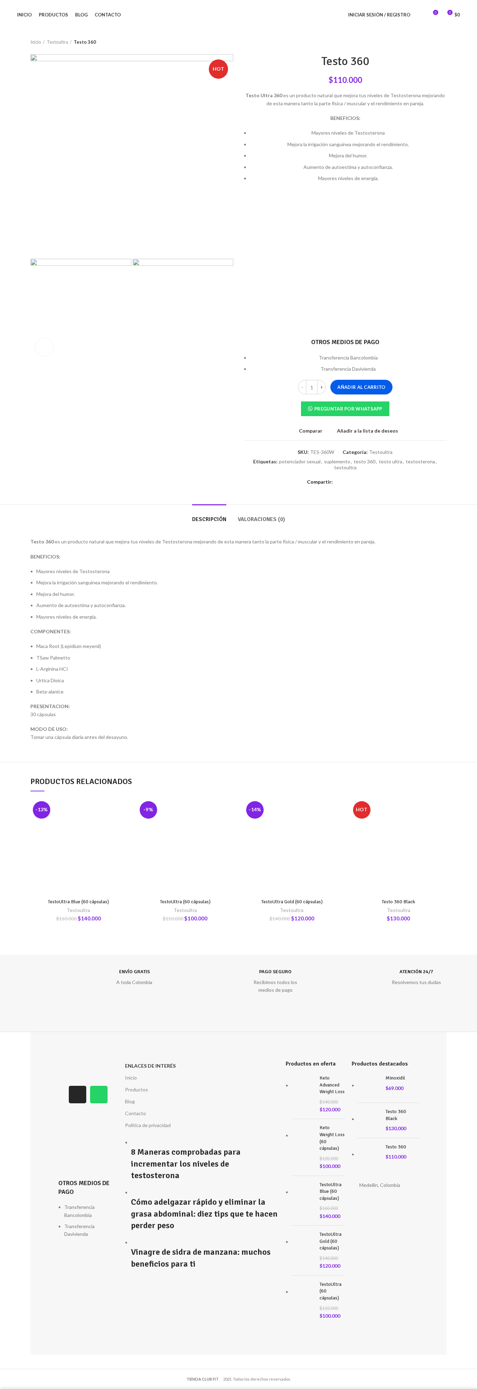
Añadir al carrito (361, 387)
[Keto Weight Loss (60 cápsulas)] (303, 1147)
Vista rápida (85, 842)
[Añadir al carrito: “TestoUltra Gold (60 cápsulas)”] (335, 826)
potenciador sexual (300, 461)
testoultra (345, 467)
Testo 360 (396, 1147)
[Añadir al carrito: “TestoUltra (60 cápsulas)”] (228, 826)
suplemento (337, 461)
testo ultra (390, 461)
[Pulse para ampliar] (44, 347)
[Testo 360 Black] (369, 1120)
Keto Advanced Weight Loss (332, 1085)
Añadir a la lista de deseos (367, 430)
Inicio (35, 42)
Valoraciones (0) (261, 519)
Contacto (135, 1113)
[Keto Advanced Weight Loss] (303, 1094)
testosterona (420, 461)
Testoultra (57, 42)
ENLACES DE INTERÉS (150, 1066)
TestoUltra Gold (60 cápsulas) (292, 902)
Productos (136, 1089)
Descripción (209, 519)
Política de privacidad (148, 1125)
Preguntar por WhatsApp (348, 409)
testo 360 (364, 461)
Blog (130, 1101)
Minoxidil (395, 1078)
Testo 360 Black (398, 902)
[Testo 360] (369, 1155)
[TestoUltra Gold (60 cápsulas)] (303, 1250)
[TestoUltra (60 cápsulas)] (303, 1300)
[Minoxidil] (369, 1086)
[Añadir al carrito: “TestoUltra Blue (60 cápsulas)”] (121, 826)
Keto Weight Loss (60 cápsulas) (332, 1138)
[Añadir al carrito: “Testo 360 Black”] (441, 826)
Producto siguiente (443, 41)
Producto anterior (429, 41)
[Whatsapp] (99, 1094)
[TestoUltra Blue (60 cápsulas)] (303, 1200)
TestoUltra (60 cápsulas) (185, 902)
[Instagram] (77, 1094)
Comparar (310, 430)
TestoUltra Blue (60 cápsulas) (78, 902)
